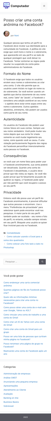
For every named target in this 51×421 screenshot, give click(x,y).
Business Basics (11, 402)
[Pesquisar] (42, 262)
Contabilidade (13, 233)
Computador (20, 6)
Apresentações (11, 386)
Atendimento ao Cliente (15, 390)
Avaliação (8, 394)
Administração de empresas (17, 373)
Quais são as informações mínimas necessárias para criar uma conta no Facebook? (21, 300)
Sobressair (9, 406)
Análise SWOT (10, 378)
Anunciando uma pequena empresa (20, 382)
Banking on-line (11, 398)
